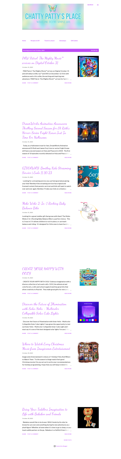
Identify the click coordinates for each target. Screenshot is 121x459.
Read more (68, 83)
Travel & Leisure (49, 40)
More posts (67, 440)
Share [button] (24, 83)
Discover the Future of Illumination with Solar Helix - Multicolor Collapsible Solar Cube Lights (44, 308)
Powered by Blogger (61, 446)
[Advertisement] (46, 102)
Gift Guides (74, 40)
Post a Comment (32, 83)
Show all (94, 50)
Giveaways (62, 40)
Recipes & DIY (35, 40)
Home (24, 40)
